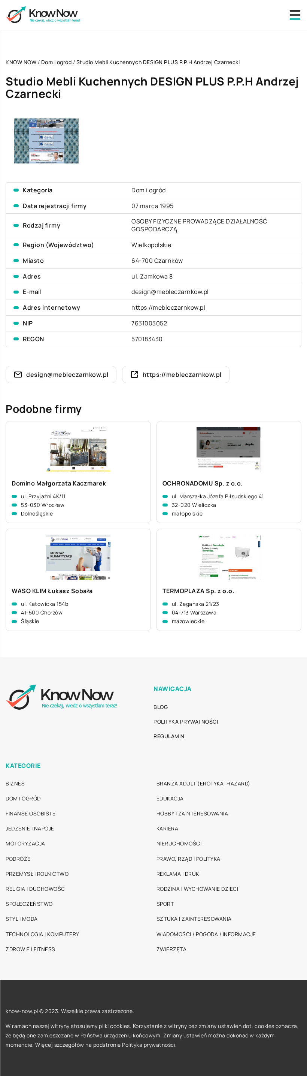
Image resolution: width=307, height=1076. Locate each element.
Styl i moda (22, 918)
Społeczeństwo (29, 903)
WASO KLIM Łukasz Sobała (52, 591)
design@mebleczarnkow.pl (170, 292)
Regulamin (169, 736)
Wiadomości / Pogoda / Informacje (206, 934)
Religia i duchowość (35, 888)
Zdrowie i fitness (30, 949)
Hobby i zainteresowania (192, 813)
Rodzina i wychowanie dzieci (197, 888)
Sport (165, 903)
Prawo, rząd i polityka (188, 858)
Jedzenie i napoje (30, 828)
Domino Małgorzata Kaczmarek (59, 483)
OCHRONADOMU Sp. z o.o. (202, 483)
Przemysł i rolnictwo (37, 873)
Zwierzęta (171, 949)
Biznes (15, 783)
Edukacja (170, 798)
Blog (161, 706)
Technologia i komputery (42, 934)
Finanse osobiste (30, 813)
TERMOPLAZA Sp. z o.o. (198, 591)
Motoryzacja (25, 843)
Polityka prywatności (186, 721)
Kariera (167, 828)
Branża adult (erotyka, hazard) (203, 783)
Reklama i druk (177, 873)
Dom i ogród (148, 190)
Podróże (18, 858)
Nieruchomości (179, 843)
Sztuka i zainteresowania (194, 918)
